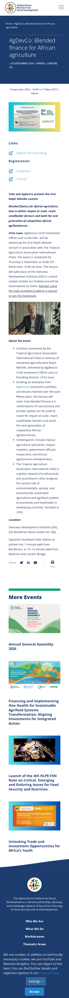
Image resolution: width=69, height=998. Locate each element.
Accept (34, 991)
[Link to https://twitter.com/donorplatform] (21, 562)
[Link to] (52, 562)
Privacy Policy (49, 973)
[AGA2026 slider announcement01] (34, 605)
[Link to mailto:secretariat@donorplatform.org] (35, 562)
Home (9, 23)
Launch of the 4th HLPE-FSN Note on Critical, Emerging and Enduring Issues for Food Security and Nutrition (33, 782)
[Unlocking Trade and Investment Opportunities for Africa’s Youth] (34, 802)
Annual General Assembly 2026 (31, 646)
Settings (35, 981)
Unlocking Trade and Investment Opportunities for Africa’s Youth (34, 846)
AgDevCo (22, 387)
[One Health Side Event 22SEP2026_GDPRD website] (34, 662)
